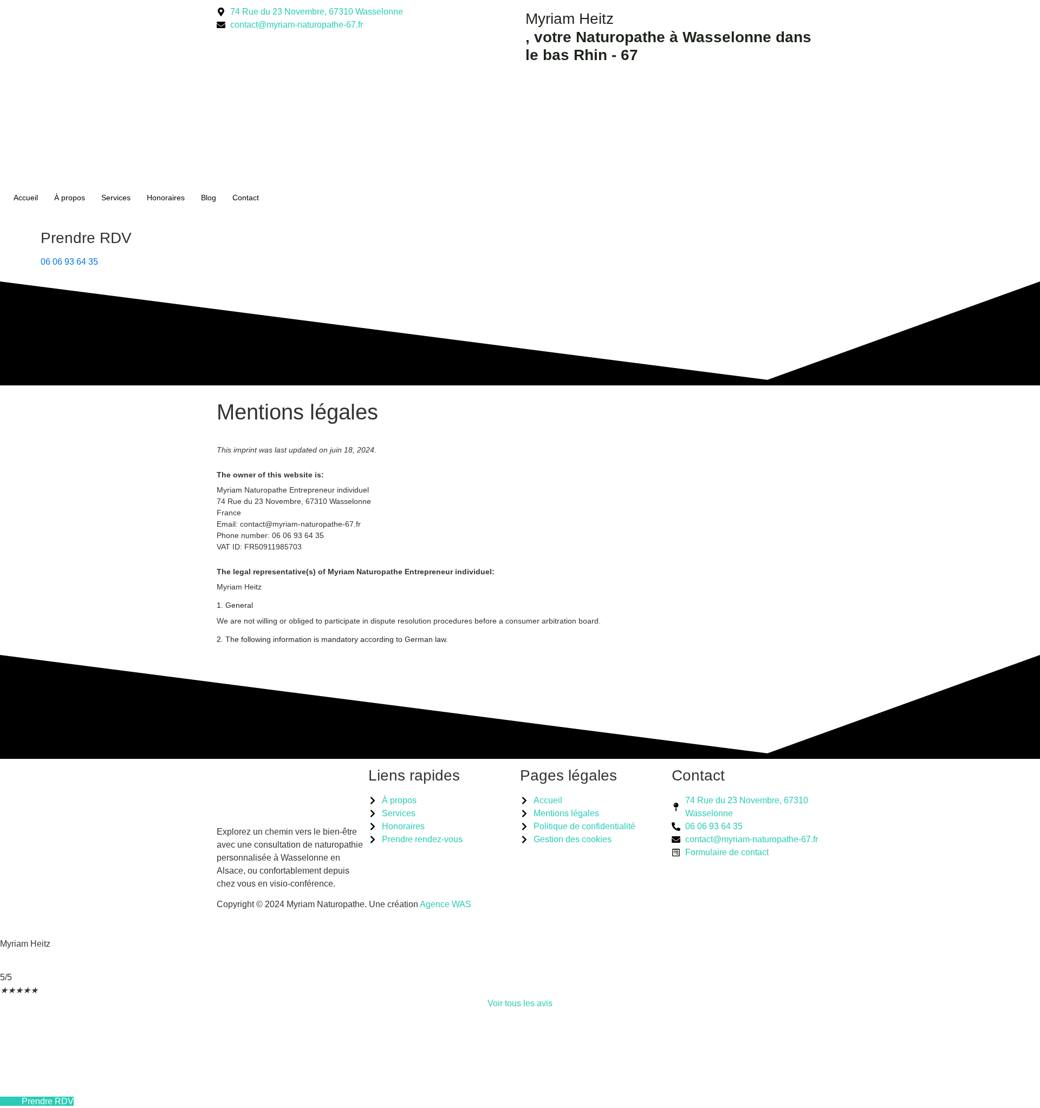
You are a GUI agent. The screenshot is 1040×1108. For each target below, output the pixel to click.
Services (116, 197)
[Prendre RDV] (18, 246)
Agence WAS (445, 904)
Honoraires (166, 197)
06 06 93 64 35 (69, 261)
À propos (69, 197)
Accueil (26, 197)
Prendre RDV (86, 238)
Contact (245, 197)
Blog (208, 197)
